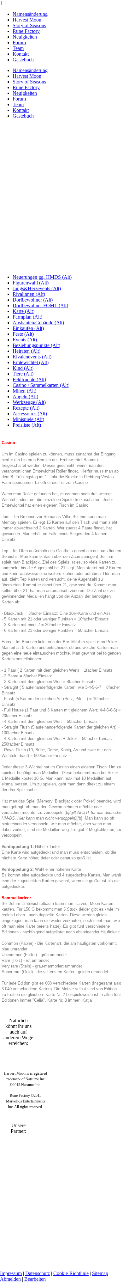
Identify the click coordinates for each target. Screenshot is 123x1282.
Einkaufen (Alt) (28, 328)
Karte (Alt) (23, 311)
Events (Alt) (25, 339)
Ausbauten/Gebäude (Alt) (38, 322)
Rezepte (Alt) (26, 408)
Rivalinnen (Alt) (29, 294)
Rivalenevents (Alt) (32, 356)
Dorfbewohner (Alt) (33, 299)
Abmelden (10, 1279)
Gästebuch (23, 59)
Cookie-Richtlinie (71, 1273)
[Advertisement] (61, 207)
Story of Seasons (29, 25)
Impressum (11, 1273)
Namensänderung (30, 14)
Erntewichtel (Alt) (31, 362)
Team (18, 48)
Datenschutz (37, 1273)
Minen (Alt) (24, 391)
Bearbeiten (35, 1279)
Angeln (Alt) (25, 396)
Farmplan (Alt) (27, 317)
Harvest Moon (27, 19)
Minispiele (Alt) (28, 419)
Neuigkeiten (25, 37)
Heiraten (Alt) (26, 351)
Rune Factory (26, 31)
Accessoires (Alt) (30, 413)
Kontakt (21, 54)
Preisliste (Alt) (27, 425)
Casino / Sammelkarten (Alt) (41, 385)
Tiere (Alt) (23, 373)
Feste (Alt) (23, 334)
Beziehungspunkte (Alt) (36, 345)
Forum (19, 42)
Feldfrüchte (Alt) (29, 379)
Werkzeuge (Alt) (29, 402)
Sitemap (100, 1273)
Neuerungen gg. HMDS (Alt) (42, 277)
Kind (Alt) (23, 368)
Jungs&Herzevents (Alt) (37, 288)
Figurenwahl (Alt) (31, 282)
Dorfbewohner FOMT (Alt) (40, 305)
